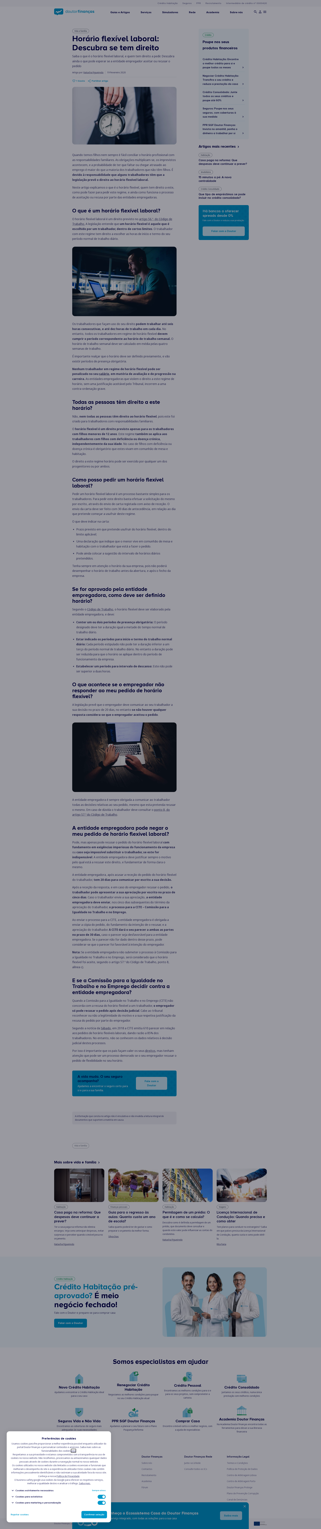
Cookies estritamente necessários (34, 1490)
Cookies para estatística (28, 1496)
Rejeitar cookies (20, 1514)
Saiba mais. (85, 1483)
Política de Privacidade (68, 1476)
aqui (73, 1450)
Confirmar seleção (94, 1514)
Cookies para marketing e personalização (38, 1502)
